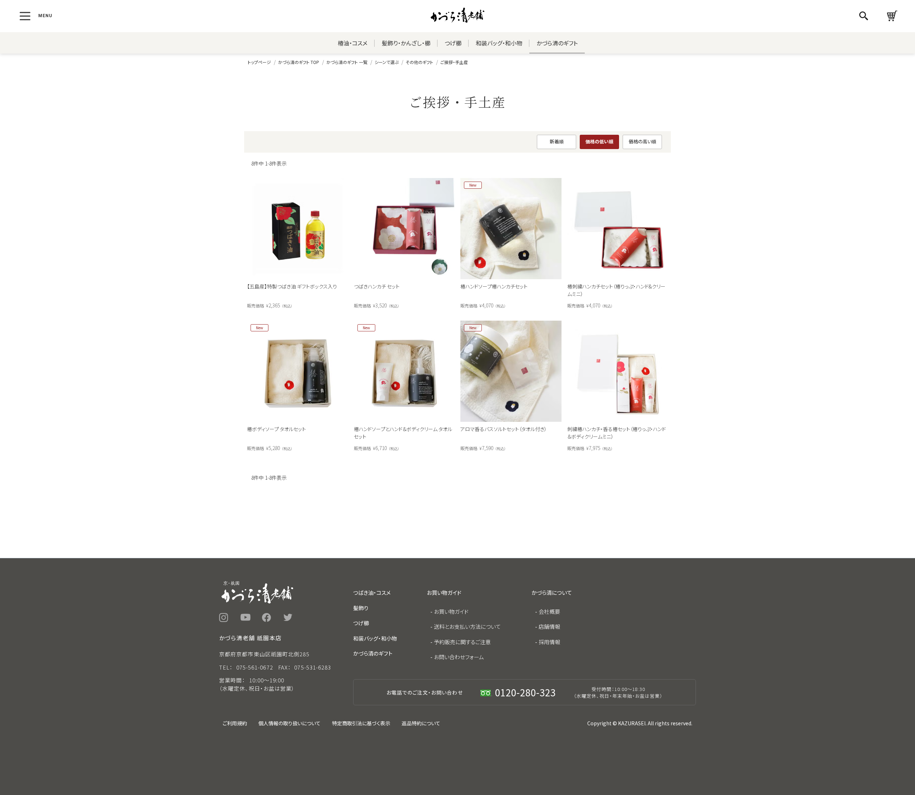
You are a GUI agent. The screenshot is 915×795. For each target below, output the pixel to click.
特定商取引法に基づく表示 (361, 723)
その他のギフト (419, 62)
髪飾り (360, 608)
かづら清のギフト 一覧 (346, 62)
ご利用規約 (235, 723)
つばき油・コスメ (372, 592)
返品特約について (421, 723)
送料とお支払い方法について (467, 626)
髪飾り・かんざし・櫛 (406, 43)
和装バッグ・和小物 (499, 43)
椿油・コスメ (352, 43)
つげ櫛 (453, 43)
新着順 (557, 141)
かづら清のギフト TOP (298, 62)
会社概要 (549, 611)
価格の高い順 (642, 141)
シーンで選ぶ (387, 62)
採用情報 (549, 642)
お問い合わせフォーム (459, 657)
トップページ (259, 62)
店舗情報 (549, 626)
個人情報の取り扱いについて (289, 723)
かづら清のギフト (557, 43)
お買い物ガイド (451, 611)
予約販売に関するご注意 (462, 642)
